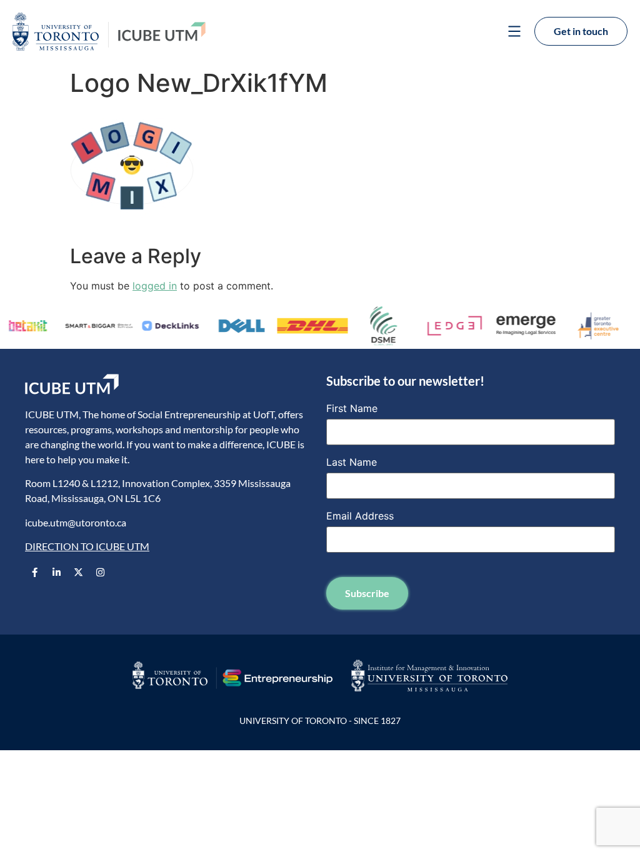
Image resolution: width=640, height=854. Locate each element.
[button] (514, 33)
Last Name (351, 462)
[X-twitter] (78, 572)
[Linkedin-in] (56, 572)
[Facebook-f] (34, 572)
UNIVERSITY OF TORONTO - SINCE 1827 (320, 720)
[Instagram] (100, 572)
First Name (352, 408)
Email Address (360, 516)
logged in (154, 285)
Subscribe (367, 593)
